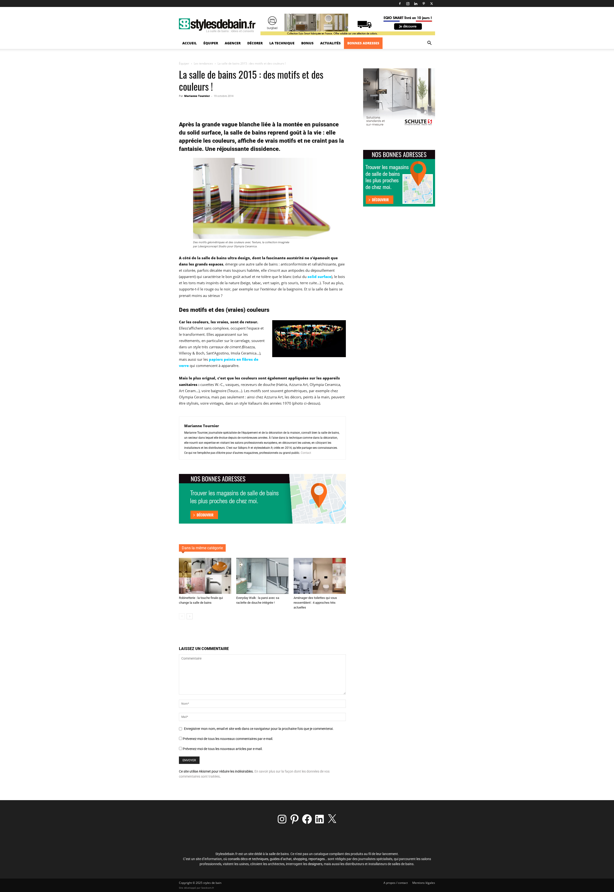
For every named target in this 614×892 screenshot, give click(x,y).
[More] (278, 107)
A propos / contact (396, 883)
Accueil (189, 43)
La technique (282, 43)
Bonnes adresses (363, 43)
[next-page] (190, 616)
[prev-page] (182, 616)
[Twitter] (431, 3)
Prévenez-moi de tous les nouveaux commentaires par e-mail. (228, 739)
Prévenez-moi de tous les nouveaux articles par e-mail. (223, 749)
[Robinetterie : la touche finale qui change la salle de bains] (205, 576)
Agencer (233, 43)
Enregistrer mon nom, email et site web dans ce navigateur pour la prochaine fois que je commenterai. (259, 729)
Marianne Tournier (197, 96)
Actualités (330, 43)
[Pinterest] (423, 3)
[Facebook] (399, 3)
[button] (429, 43)
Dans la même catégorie (202, 548)
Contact (306, 453)
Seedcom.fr (207, 887)
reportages (316, 859)
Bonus (307, 43)
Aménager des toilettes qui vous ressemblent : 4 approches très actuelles (315, 602)
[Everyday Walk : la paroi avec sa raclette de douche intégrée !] (262, 576)
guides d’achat (281, 859)
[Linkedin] (415, 3)
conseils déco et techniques (248, 859)
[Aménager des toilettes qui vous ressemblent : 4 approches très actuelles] (320, 576)
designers (315, 864)
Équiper (210, 43)
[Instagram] (407, 3)
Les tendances (203, 63)
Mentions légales (423, 883)
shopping (300, 859)
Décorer (255, 43)
